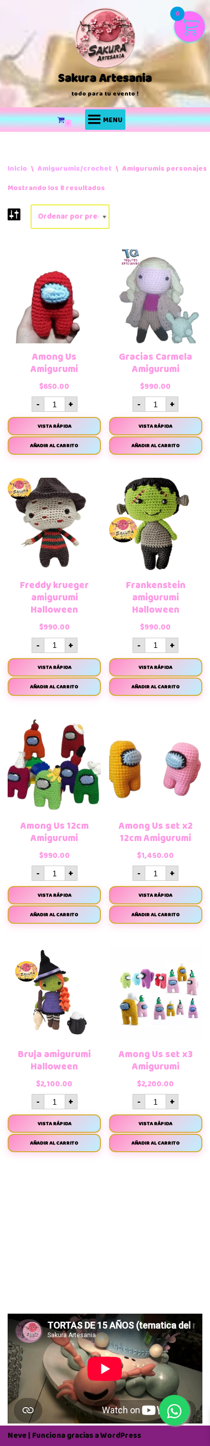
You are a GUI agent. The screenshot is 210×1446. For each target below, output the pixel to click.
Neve (17, 1435)
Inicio (17, 168)
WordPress (120, 1435)
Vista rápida (54, 426)
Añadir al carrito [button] (54, 445)
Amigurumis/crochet (75, 168)
